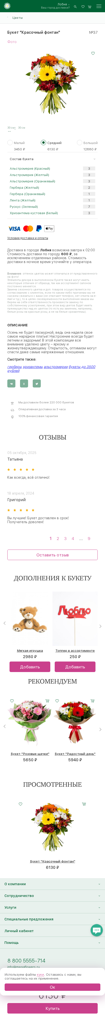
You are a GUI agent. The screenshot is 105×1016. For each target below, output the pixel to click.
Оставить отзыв (52, 554)
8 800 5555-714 (26, 961)
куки (40, 974)
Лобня (62, 4)
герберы (14, 367)
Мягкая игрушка (30, 650)
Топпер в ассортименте (75, 650)
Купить (52, 1008)
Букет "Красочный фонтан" (52, 861)
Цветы (17, 18)
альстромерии (56, 367)
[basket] (89, 6)
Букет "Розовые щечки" (30, 754)
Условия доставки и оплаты (27, 238)
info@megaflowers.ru (23, 967)
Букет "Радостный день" (75, 754)
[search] (75, 6)
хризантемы (33, 367)
